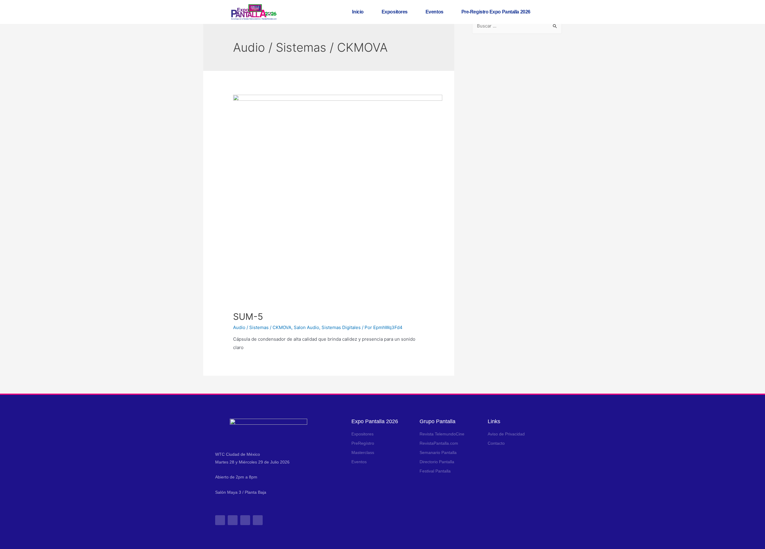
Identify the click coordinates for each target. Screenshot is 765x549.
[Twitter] (245, 520)
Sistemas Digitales (341, 327)
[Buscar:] (517, 26)
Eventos (434, 11)
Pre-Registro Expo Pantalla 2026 (495, 11)
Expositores (395, 11)
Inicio (357, 11)
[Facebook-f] (233, 520)
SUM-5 (248, 316)
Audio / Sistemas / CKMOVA (262, 327)
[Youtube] (258, 520)
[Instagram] (220, 520)
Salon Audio (306, 327)
